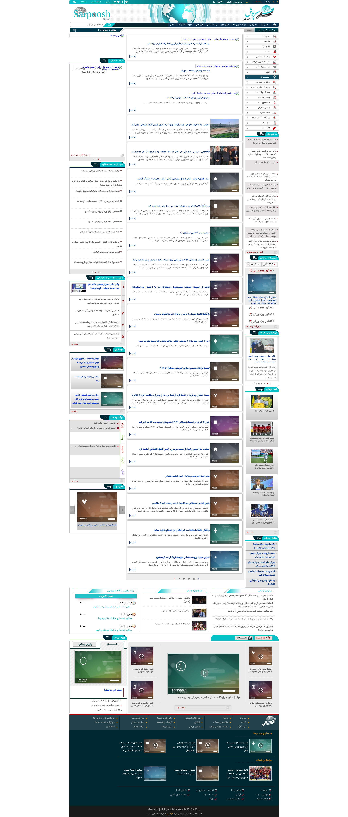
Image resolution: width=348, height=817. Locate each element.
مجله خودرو (139, 727)
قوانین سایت (262, 795)
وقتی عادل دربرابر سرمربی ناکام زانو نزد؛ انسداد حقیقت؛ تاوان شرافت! (103, 286)
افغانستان (110, 727)
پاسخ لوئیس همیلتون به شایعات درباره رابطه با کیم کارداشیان (181, 503)
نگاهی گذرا (181, 790)
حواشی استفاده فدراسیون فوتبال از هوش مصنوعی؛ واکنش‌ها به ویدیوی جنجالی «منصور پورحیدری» (85, 363)
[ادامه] (132, 56)
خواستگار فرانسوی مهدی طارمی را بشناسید (172, 624)
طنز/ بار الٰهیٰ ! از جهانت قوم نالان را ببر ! (105, 701)
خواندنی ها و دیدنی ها (104, 718)
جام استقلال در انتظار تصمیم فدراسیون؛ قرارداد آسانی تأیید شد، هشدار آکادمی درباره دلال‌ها (262, 521)
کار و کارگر (242, 727)
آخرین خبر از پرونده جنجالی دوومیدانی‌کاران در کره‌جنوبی (183, 557)
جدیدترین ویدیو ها (263, 733)
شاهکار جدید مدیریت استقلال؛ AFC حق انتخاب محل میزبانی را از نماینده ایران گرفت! (242, 597)
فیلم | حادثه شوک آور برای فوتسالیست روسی (142, 670)
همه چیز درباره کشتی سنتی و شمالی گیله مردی (100, 232)
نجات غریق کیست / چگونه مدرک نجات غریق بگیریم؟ (98, 191)
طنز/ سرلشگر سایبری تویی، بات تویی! (106, 705)
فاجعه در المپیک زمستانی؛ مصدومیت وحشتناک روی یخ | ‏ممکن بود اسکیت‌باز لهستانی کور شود (171, 287)
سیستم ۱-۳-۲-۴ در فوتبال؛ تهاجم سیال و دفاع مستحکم (97, 262)
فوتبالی (101, 278)
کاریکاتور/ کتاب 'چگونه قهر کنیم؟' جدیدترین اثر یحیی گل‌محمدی (97, 526)
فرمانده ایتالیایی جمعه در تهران (195, 70)
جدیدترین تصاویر (264, 760)
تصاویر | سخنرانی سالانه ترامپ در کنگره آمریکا (184, 772)
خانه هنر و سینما (164, 718)
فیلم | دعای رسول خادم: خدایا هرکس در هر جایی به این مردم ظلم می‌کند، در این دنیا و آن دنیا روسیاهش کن (209, 697)
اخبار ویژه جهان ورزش (82, 155)
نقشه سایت (208, 795)
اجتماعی (122, 449)
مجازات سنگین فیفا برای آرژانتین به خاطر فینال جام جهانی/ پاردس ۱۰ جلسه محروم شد (262, 467)
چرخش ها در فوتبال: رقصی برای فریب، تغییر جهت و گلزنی (97, 244)
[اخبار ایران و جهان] (258, 21)
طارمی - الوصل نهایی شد (264, 411)
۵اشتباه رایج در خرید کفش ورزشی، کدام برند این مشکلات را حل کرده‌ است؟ (97, 183)
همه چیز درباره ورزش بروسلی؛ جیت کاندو (102, 211)
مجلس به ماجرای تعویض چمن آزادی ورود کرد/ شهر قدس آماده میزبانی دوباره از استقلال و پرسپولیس (171, 124)
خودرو (122, 472)
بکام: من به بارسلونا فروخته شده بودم (86, 379)
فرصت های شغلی (178, 795)
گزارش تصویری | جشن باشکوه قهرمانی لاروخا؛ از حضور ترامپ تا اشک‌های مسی (237, 774)
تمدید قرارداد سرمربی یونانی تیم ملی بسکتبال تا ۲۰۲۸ (185, 368)
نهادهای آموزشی (192, 718)
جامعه (225, 718)
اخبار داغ (264, 24)
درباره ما (264, 790)
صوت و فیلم (262, 799)
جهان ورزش (194, 727)
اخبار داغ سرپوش (255, 252)
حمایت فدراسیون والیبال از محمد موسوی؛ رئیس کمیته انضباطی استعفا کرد (174, 449)
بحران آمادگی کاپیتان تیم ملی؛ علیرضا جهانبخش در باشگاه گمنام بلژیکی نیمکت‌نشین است (97, 324)
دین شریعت (166, 727)
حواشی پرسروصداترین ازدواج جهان (175, 611)
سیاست (243, 718)
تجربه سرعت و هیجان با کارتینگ (106, 252)
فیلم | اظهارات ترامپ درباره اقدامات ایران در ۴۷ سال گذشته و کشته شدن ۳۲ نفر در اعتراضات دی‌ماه (131, 747)
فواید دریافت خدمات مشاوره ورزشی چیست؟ (100, 171)
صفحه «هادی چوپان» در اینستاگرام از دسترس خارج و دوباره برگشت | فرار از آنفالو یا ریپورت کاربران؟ (171, 395)
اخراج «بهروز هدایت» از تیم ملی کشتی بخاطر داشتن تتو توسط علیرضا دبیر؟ (174, 341)
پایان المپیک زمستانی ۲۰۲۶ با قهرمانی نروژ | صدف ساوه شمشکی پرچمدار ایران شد (171, 259)
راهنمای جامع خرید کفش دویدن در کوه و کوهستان (98, 201)
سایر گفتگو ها (255, 327)
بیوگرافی (199, 24)
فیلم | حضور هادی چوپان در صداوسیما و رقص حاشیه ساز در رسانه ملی (260, 670)
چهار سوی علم (138, 718)
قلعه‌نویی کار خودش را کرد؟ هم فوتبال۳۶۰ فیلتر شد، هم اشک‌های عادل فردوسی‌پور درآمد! (243, 628)
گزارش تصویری (234, 799)
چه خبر (114, 418)
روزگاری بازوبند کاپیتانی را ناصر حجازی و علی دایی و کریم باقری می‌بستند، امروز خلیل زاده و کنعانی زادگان (85, 400)
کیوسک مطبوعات (185, 24)
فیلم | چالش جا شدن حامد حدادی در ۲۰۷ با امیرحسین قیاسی (142, 704)
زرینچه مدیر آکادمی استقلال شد (195, 232)
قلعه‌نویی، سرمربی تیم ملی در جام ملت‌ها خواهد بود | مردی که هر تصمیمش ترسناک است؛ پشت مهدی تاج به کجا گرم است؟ (171, 151)
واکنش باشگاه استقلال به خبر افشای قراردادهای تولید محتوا (182, 530)
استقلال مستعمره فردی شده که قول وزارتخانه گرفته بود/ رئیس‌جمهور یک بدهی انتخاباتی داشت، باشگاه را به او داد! (243, 605)
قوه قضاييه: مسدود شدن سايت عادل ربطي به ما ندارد (250, 611)
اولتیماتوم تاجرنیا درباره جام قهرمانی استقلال (263, 494)
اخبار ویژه (253, 24)
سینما (122, 437)
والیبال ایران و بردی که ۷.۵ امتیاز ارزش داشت (188, 97)
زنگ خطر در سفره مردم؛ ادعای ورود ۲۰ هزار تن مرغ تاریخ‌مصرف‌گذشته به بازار (262, 359)
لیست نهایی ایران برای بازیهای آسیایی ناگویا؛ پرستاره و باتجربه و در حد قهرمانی (262, 439)
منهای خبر (225, 24)
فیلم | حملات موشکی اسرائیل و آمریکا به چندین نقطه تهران (183, 746)
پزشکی (122, 460)
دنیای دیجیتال (137, 722)
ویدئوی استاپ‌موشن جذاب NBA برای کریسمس (261, 704)
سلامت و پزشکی (220, 722)
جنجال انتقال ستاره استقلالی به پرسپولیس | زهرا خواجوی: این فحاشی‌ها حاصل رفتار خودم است (262, 300)
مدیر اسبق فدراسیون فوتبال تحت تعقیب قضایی (187, 476)
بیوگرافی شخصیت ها (105, 722)
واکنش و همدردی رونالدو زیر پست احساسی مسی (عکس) (169, 599)
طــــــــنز (112, 644)
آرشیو (108, 2)
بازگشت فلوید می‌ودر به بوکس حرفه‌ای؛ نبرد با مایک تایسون (182, 314)
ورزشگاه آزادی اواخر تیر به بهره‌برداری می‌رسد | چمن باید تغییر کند (179, 205)
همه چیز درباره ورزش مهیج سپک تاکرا (104, 221)
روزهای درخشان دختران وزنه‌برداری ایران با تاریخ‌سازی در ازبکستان (178, 43)
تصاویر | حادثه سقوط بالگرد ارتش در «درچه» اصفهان (132, 773)
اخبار (172, 24)
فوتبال (122, 425)
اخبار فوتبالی (271, 389)
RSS (211, 799)
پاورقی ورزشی (85, 644)
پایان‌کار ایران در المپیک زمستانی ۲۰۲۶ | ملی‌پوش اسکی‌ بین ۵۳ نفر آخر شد (174, 422)
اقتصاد (244, 722)
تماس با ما (236, 790)
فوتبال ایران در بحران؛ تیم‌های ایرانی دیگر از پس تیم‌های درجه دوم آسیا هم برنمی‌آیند (98, 300)
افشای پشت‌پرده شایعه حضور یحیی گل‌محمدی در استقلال (97, 312)
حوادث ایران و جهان (218, 727)
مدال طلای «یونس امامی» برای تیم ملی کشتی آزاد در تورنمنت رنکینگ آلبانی (174, 178)
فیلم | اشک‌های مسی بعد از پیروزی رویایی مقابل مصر (237, 746)
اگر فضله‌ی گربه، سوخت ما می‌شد (107, 710)
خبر (272, 134)
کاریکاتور (119, 487)
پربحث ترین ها (239, 24)
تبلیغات (83, 2)
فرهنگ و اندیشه (164, 722)
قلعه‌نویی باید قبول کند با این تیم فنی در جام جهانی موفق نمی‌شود (96, 335)
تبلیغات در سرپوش (205, 790)
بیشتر (76, 344)
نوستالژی (119, 349)
